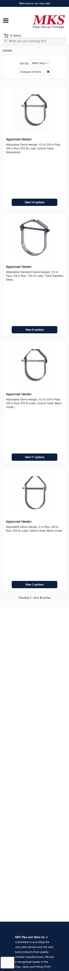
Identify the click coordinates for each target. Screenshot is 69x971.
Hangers (7, 50)
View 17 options (34, 457)
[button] (40, 63)
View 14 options (34, 202)
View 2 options (34, 584)
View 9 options (34, 329)
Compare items (30, 71)
